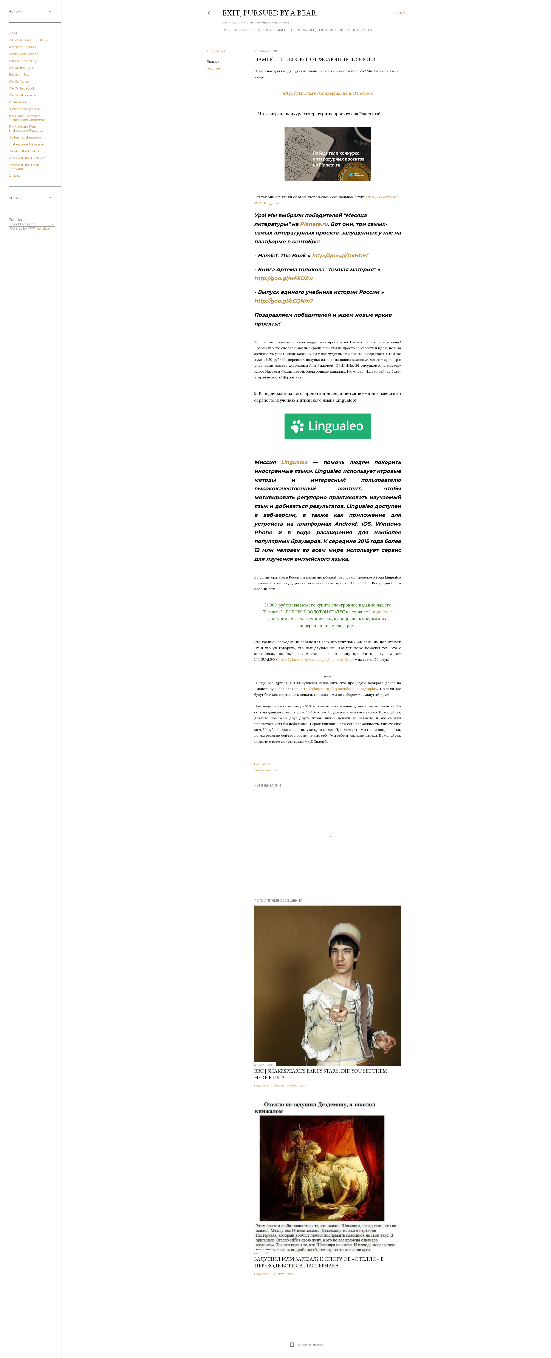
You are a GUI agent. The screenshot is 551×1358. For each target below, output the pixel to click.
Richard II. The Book (253, 30)
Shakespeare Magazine (26, 144)
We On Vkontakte (22, 95)
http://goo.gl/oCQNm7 (283, 301)
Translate (43, 228)
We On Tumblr (20, 81)
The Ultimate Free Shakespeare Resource (26, 129)
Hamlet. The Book (290, 30)
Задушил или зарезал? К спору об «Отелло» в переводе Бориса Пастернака (319, 1262)
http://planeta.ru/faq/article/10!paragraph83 (339, 689)
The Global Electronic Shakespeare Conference (27, 118)
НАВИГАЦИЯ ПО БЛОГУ (28, 40)
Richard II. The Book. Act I (28, 158)
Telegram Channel (22, 47)
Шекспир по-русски (24, 109)
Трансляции (18, 102)
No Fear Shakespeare (25, 137)
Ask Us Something (23, 61)
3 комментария (284, 1273)
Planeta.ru (314, 224)
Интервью (339, 30)
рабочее (213, 68)
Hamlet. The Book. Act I (27, 151)
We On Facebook (22, 88)
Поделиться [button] (216, 51)
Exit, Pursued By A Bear (269, 13)
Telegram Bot (19, 75)
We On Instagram (22, 68)
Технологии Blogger (309, 1344)
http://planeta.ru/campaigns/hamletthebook (328, 93)
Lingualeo (294, 462)
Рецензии (318, 30)
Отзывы (14, 176)
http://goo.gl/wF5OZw (283, 278)
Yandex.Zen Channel (24, 54)
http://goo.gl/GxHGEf (340, 255)
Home (227, 30)
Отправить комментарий (290, 1085)
